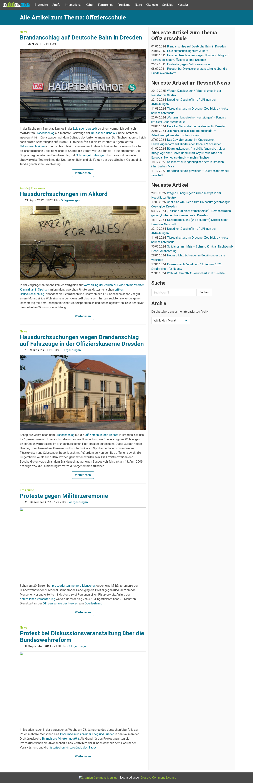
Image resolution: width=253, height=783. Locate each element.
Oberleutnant (93, 603)
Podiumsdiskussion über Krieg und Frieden (87, 734)
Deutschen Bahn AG (104, 133)
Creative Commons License (158, 777)
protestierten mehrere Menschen (74, 585)
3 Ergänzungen (71, 350)
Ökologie (152, 4)
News (23, 32)
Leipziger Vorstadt (85, 128)
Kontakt (183, 4)
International (73, 4)
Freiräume (124, 4)
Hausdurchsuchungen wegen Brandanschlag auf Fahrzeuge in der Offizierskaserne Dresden (82, 340)
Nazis (138, 4)
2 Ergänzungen (78, 646)
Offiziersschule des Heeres (60, 603)
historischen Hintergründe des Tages (73, 747)
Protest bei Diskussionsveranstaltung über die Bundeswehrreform (82, 636)
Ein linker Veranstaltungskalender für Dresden (196, 126)
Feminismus (105, 4)
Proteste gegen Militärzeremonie (64, 495)
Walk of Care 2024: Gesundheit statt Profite (196, 273)
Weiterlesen (83, 173)
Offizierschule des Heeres (101, 435)
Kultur (90, 4)
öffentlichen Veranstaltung (37, 599)
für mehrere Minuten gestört (60, 738)
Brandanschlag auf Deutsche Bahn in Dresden (81, 37)
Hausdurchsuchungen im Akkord (64, 193)
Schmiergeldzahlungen (90, 155)
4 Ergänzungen (78, 502)
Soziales (167, 4)
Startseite (41, 4)
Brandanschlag (45, 133)
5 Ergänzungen (70, 200)
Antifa (56, 4)
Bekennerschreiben (32, 146)
